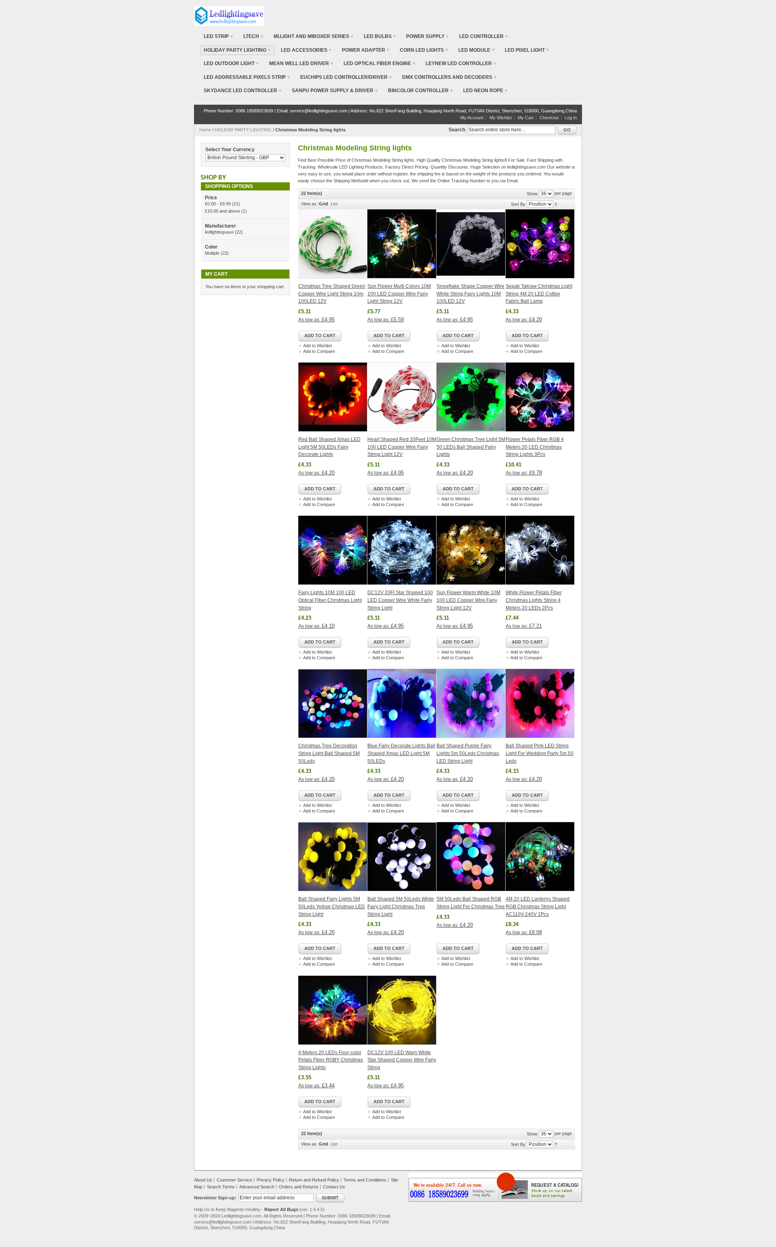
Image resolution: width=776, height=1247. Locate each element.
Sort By (518, 204)
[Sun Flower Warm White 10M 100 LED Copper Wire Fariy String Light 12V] (471, 550)
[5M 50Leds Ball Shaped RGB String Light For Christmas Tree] (471, 856)
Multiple (212, 253)
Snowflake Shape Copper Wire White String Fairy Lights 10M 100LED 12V (470, 293)
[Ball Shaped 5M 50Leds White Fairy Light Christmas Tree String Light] (401, 856)
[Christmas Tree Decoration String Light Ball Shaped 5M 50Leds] (332, 703)
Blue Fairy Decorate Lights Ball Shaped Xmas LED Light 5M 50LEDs (401, 753)
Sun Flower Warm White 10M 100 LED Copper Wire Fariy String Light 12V (468, 600)
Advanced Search (256, 1186)
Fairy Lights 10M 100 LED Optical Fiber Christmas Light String (330, 600)
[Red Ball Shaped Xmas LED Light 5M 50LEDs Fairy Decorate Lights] (332, 397)
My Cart (526, 117)
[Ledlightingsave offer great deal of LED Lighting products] (229, 16)
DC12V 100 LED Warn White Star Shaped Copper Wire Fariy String (401, 1060)
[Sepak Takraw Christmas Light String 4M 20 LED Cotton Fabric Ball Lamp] (540, 244)
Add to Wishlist (317, 345)
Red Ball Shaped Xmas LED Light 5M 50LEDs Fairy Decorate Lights (329, 447)
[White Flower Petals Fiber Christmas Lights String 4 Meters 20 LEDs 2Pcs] (540, 550)
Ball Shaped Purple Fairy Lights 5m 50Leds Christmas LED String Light (467, 753)
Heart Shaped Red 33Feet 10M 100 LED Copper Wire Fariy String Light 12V (401, 447)
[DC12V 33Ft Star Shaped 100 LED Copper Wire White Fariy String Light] (401, 550)
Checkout (549, 117)
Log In (571, 117)
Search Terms (221, 1186)
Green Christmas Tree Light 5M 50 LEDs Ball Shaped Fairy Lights (470, 447)
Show (532, 193)
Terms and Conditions (365, 1179)
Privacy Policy (271, 1179)
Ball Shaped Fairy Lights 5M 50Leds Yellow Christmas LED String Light (331, 906)
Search (457, 130)
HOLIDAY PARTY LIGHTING (243, 129)
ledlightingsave (219, 232)
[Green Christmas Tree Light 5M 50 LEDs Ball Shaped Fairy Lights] (471, 397)
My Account (471, 117)
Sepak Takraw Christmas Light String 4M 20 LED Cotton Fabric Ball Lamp (539, 293)
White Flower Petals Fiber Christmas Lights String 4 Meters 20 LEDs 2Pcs (534, 600)
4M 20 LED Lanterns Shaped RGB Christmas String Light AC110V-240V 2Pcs (537, 906)
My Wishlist (500, 117)
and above (222, 211)
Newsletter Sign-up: (215, 1197)
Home (205, 129)
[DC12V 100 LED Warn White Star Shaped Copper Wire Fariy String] (401, 1010)
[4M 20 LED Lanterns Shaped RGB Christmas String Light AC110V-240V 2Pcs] (540, 856)
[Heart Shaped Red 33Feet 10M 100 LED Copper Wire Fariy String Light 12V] (401, 397)
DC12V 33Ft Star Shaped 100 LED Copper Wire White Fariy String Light (400, 600)
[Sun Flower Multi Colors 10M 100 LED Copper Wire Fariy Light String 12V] (401, 244)
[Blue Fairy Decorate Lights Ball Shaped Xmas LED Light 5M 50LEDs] (401, 703)
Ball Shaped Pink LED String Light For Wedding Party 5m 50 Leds (540, 753)
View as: (309, 203)
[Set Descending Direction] (556, 204)
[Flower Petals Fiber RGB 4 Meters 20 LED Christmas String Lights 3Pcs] (540, 397)
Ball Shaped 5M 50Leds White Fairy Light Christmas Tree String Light (400, 906)
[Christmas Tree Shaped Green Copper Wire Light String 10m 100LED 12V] (332, 244)
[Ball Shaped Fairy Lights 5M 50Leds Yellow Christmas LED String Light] (332, 856)
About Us (203, 1179)
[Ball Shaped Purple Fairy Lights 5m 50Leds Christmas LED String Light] (471, 703)
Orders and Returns (298, 1186)
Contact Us (334, 1186)
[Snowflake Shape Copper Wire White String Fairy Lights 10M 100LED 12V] (471, 244)
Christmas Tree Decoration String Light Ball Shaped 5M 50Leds (329, 753)
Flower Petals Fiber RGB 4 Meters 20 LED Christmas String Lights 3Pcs (535, 447)
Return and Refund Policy (314, 1179)
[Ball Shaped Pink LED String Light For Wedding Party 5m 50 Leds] (540, 703)
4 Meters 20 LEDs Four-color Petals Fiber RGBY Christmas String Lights (330, 1060)
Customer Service (234, 1179)
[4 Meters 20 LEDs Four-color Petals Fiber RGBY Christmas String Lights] (332, 1010)
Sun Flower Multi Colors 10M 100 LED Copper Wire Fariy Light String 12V (399, 293)
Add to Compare (319, 351)
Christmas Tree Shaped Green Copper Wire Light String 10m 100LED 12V (331, 293)
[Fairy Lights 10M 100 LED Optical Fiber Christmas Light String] (332, 550)
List (334, 203)
